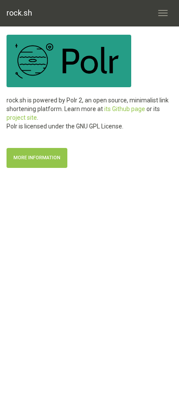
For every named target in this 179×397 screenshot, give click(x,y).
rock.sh (19, 12)
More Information (36, 158)
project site (22, 117)
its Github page (124, 108)
